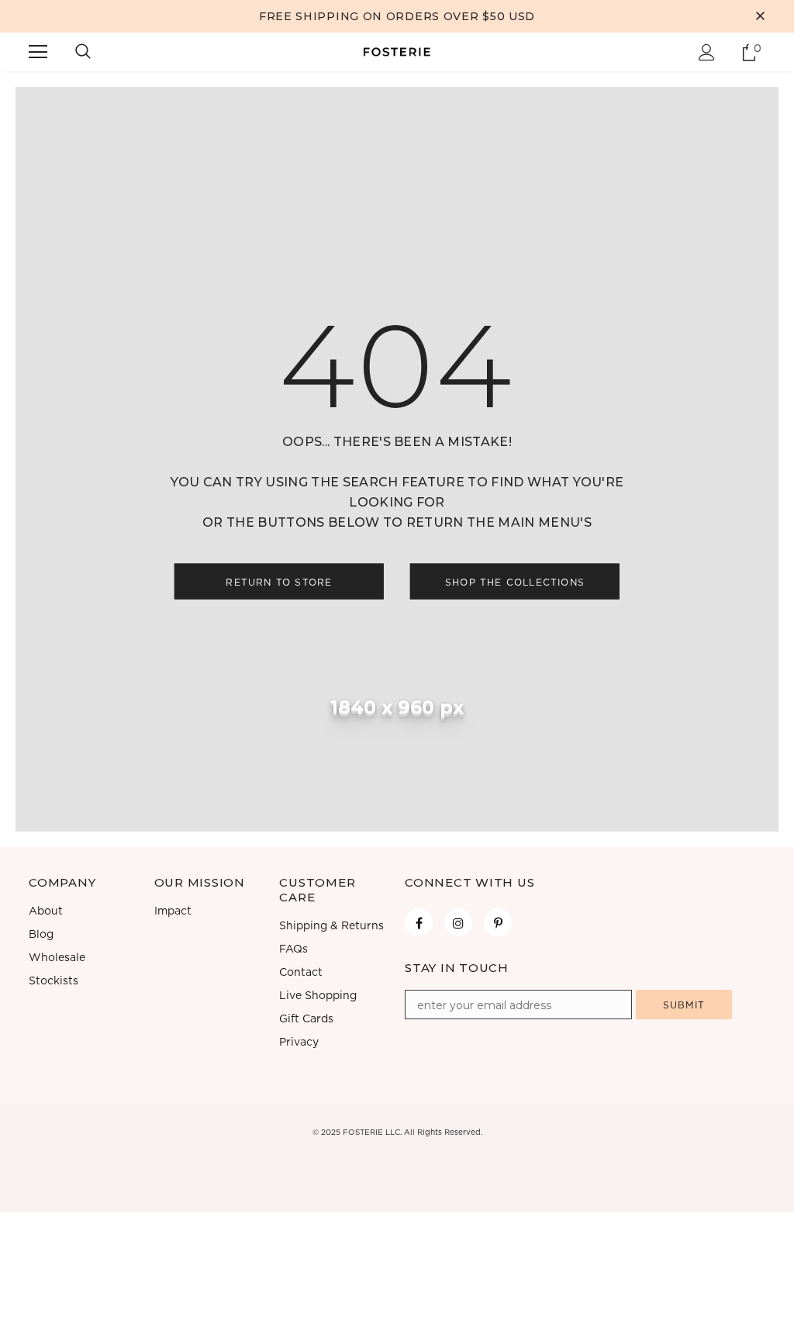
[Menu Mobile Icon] (38, 52)
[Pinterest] (498, 922)
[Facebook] (419, 922)
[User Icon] (707, 52)
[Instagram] (458, 922)
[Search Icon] (83, 52)
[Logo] (397, 51)
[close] (760, 16)
